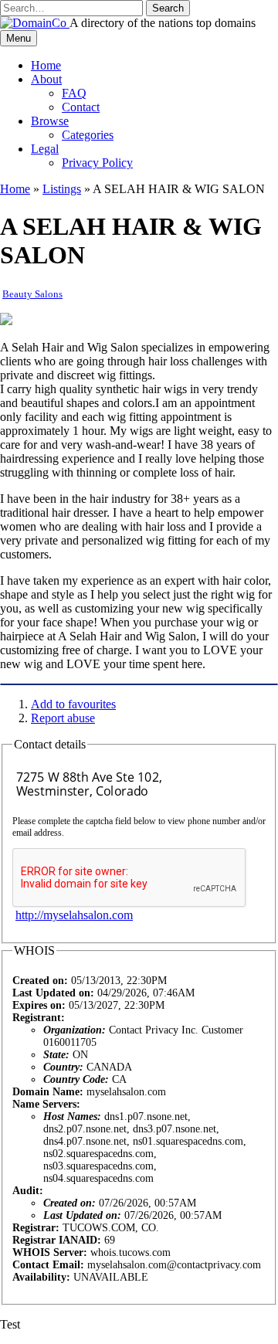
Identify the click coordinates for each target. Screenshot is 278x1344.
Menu (18, 38)
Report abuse (63, 718)
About (46, 79)
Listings (61, 188)
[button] (168, 8)
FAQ (74, 93)
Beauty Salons (32, 294)
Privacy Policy (97, 162)
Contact (81, 107)
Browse (50, 120)
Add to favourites (73, 704)
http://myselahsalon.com (74, 914)
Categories (88, 134)
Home (46, 65)
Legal (45, 148)
